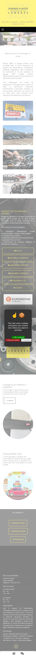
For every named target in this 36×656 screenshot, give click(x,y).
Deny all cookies (13, 340)
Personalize (26, 340)
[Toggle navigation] (2, 29)
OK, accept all (19, 337)
